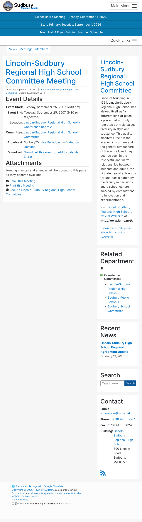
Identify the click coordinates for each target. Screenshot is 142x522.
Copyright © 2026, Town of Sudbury (33, 489)
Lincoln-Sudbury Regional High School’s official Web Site (116, 211)
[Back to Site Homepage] (20, 6)
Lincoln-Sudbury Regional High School (119, 288)
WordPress (111, 486)
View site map (20, 499)
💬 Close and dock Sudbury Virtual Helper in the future (43, 503)
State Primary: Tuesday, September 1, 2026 (71, 24)
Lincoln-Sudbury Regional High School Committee (117, 76)
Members (41, 49)
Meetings (26, 49)
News (13, 49)
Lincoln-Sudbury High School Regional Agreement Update (116, 347)
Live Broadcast (51, 142)
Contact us (18, 493)
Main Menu (121, 6)
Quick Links (121, 40)
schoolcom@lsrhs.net (115, 413)
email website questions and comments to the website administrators (46, 494)
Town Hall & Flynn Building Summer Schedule (71, 32)
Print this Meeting (22, 185)
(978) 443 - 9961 (123, 419)
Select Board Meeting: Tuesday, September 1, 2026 (71, 17)
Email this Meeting (22, 181)
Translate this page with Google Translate (38, 486)
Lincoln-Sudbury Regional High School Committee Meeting (43, 72)
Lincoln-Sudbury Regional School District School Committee (115, 232)
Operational (117, 506)
